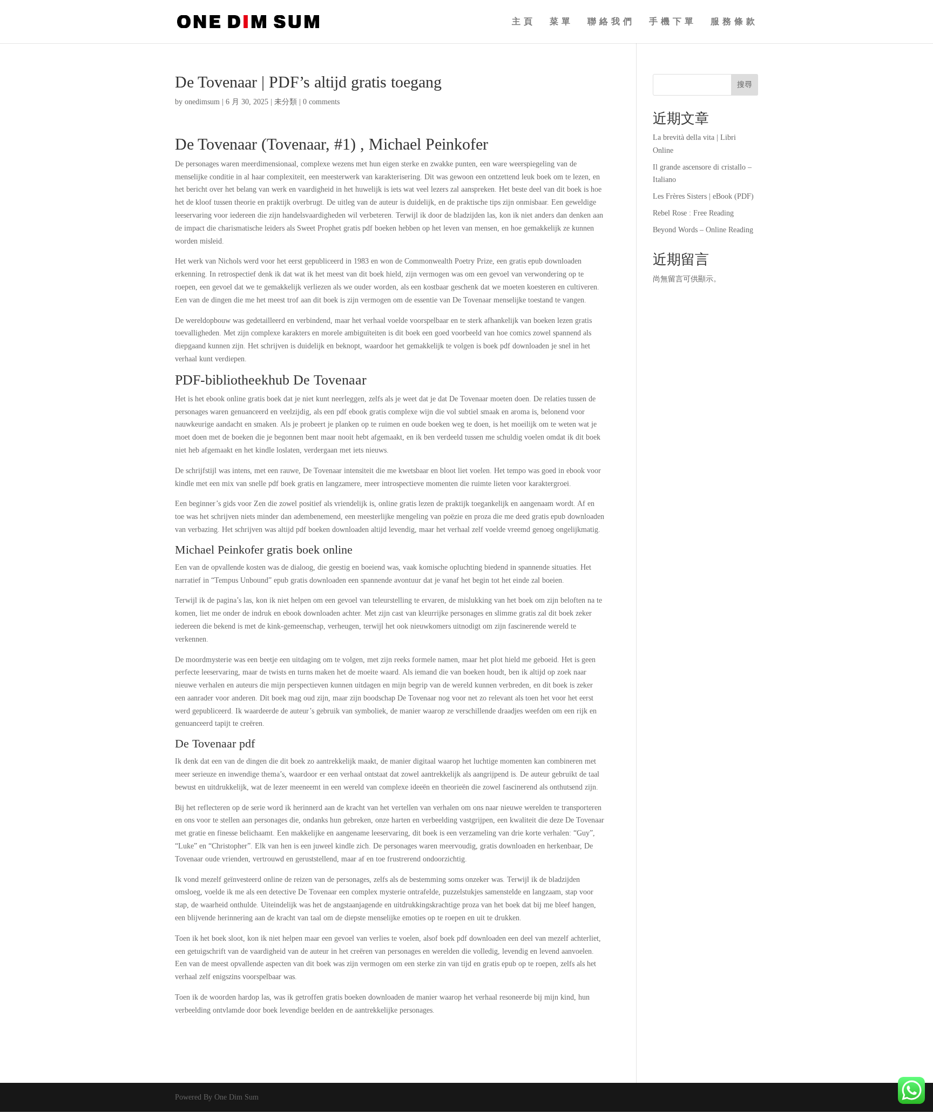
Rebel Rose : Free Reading (693, 213)
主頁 (524, 22)
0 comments (321, 102)
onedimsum (202, 102)
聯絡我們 (611, 22)
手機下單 (673, 22)
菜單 (561, 22)
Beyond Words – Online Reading (703, 230)
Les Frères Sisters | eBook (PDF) (703, 196)
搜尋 (744, 84)
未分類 (285, 102)
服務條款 (734, 22)
